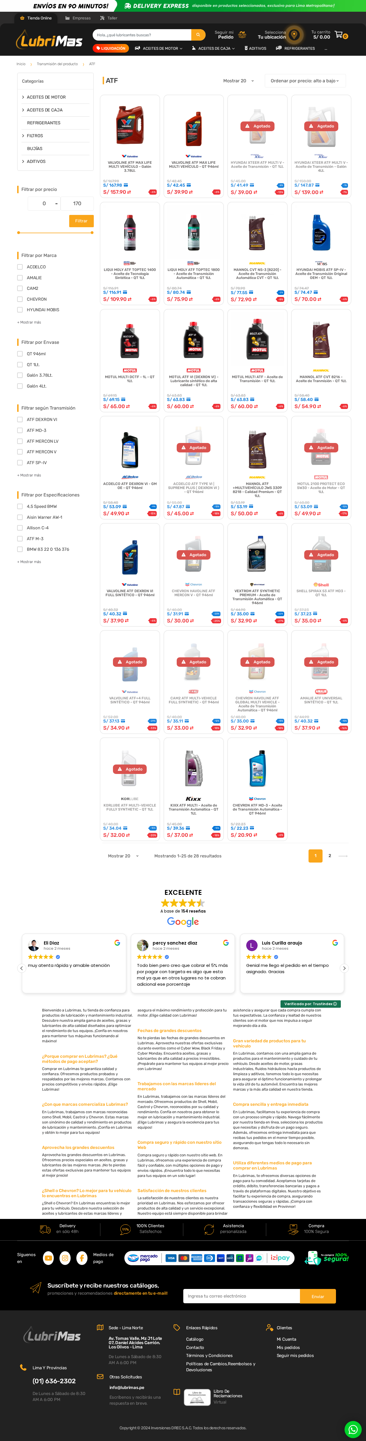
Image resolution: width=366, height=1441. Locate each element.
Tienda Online (39, 18)
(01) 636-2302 (54, 1381)
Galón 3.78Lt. (40, 375)
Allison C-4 (38, 527)
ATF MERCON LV (43, 441)
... (326, 48)
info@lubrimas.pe (127, 1387)
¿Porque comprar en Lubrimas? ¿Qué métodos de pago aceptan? (80, 1059)
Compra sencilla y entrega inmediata (271, 1104)
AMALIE (34, 277)
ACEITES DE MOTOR (161, 48)
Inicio (21, 64)
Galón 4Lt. (36, 386)
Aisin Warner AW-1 (44, 517)
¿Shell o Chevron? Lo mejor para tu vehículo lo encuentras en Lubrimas (87, 1193)
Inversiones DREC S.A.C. (171, 1428)
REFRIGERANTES (300, 48)
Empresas (81, 18)
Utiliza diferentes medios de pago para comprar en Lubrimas (272, 1165)
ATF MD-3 (36, 430)
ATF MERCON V (42, 451)
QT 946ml (36, 353)
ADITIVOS (257, 48)
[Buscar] (198, 35)
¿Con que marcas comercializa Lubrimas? (85, 1104)
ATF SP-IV (37, 462)
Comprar (321, 746)
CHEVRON (37, 299)
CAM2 (32, 288)
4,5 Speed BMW (42, 506)
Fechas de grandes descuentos (170, 1030)
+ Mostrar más (29, 322)
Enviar (318, 1296)
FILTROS (35, 135)
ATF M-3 (35, 538)
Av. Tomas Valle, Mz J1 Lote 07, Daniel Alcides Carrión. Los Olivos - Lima (135, 1343)
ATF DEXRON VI (42, 419)
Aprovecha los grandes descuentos (78, 1147)
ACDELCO (36, 267)
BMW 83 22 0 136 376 (48, 549)
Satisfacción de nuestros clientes (172, 1190)
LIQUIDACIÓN (113, 48)
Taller (112, 18)
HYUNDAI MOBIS (43, 309)
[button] (344, 968)
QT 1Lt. (33, 364)
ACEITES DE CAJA (214, 48)
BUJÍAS (34, 148)
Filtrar (81, 220)
